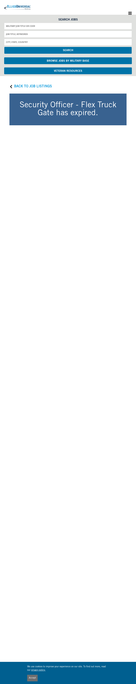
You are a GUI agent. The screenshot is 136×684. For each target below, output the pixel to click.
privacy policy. (38, 670)
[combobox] (68, 26)
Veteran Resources (68, 71)
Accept (32, 678)
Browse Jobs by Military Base (68, 61)
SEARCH (68, 50)
